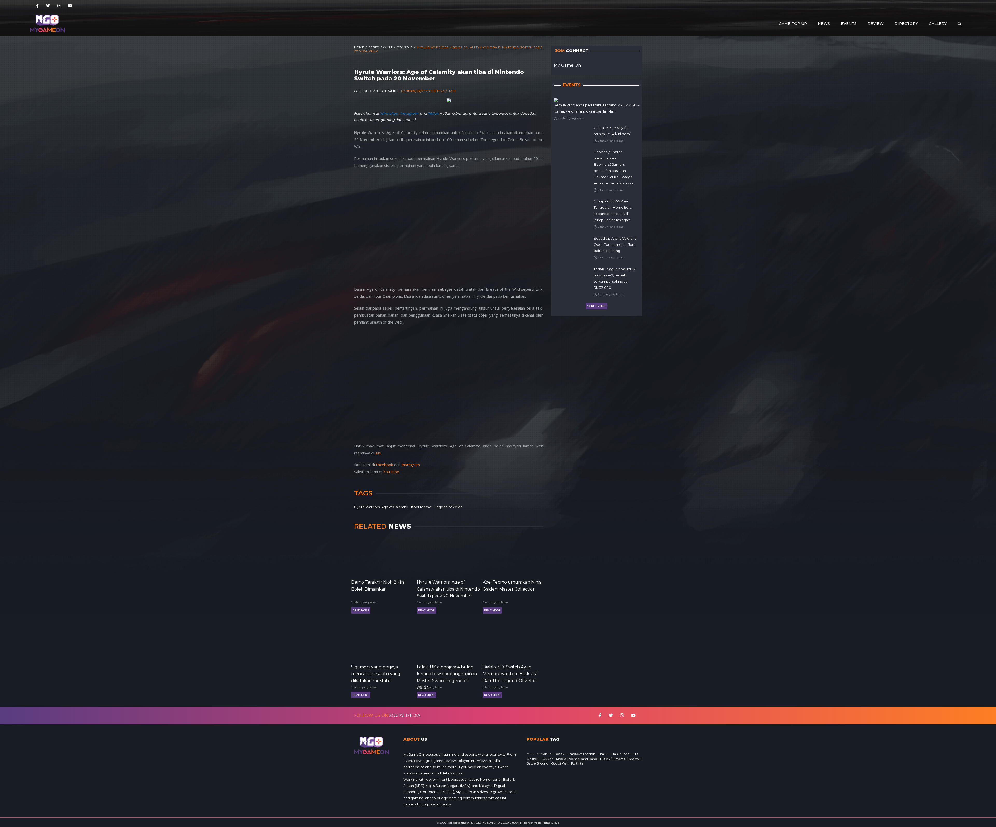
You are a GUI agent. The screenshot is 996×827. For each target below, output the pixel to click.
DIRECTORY (906, 23)
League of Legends (581, 754)
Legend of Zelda (448, 507)
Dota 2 (560, 754)
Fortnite (577, 763)
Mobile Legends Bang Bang (576, 759)
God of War (559, 763)
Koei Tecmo (421, 507)
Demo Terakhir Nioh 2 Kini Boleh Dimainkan (378, 585)
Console (405, 47)
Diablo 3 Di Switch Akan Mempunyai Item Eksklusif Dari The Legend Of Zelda (510, 673)
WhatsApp (389, 113)
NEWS (824, 23)
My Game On (567, 65)
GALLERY (938, 23)
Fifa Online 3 (620, 754)
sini (378, 452)
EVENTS (849, 23)
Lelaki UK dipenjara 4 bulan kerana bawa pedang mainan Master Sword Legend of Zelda (447, 673)
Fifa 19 (602, 754)
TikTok (433, 113)
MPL (530, 754)
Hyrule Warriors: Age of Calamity (381, 507)
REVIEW (876, 23)
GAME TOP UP (793, 23)
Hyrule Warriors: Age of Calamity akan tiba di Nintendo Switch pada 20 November (448, 589)
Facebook (384, 464)
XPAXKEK (544, 754)
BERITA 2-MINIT (380, 47)
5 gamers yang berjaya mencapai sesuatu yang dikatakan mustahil (375, 673)
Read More (360, 610)
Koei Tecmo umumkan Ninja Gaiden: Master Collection (512, 585)
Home (359, 47)
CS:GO (548, 759)
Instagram (409, 113)
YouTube (391, 471)
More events (596, 306)
